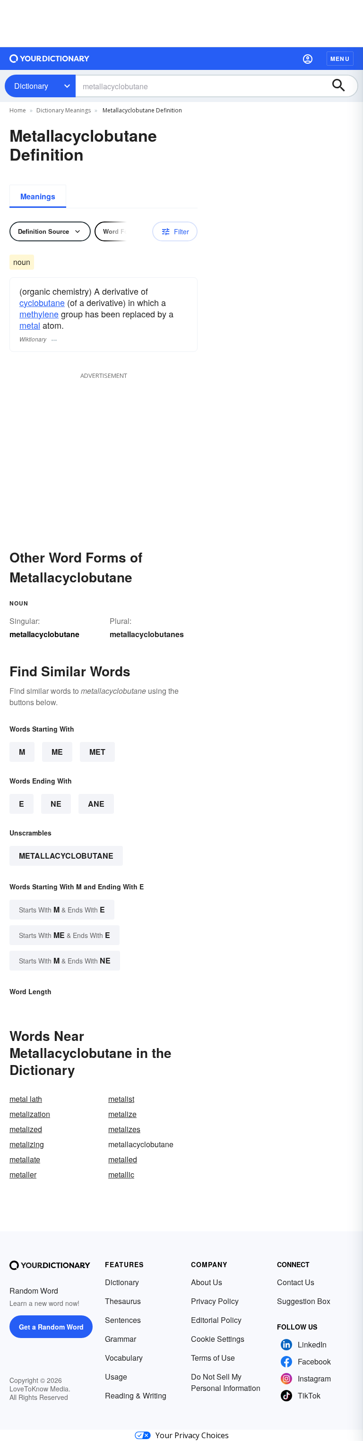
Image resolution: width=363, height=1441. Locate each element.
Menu (340, 58)
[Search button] (343, 86)
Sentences (123, 1319)
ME (57, 751)
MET (97, 751)
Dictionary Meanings (63, 110)
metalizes (124, 1129)
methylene (39, 313)
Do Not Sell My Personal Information (225, 1382)
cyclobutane (42, 302)
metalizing (26, 1144)
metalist (121, 1098)
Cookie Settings (217, 1338)
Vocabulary (124, 1357)
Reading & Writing (135, 1395)
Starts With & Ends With (62, 909)
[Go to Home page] (49, 58)
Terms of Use (213, 1357)
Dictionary (31, 85)
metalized (25, 1129)
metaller (22, 1174)
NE (56, 803)
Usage (116, 1376)
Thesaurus (123, 1301)
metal (29, 325)
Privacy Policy (215, 1301)
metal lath (25, 1098)
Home (17, 110)
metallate (24, 1159)
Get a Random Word (51, 1326)
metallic (121, 1174)
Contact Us (295, 1282)
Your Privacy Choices (192, 1435)
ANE (96, 803)
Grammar (120, 1338)
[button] (307, 58)
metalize (122, 1113)
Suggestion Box (303, 1301)
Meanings (37, 196)
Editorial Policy (216, 1319)
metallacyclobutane (66, 855)
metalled (122, 1159)
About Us (206, 1282)
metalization (29, 1113)
